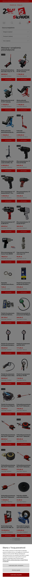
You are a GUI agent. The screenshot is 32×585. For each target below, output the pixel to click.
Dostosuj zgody (16, 570)
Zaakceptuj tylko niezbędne (16, 565)
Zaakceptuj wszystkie (16, 574)
